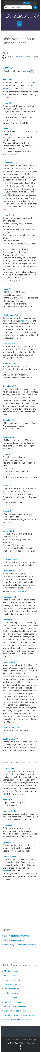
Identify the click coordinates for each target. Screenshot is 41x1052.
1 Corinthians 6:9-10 (12, 315)
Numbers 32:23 (10, 811)
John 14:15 (7, 800)
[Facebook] (20, 1046)
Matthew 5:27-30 (10, 163)
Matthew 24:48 (10, 559)
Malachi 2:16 (8, 531)
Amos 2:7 (7, 485)
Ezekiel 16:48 (8, 437)
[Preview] (32, 71)
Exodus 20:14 (9, 68)
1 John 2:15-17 (9, 768)
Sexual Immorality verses (15, 1011)
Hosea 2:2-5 (8, 215)
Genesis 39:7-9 (9, 620)
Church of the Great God (20, 16)
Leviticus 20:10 (9, 343)
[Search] (35, 7)
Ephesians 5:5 (9, 825)
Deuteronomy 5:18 (11, 727)
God (26, 89)
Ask (14, 3)
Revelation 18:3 (9, 597)
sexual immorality (17, 591)
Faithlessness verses (13, 989)
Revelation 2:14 (9, 571)
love (11, 771)
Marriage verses (11, 971)
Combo (26, 3)
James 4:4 (7, 80)
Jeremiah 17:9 (9, 420)
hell (4, 195)
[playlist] (4, 57)
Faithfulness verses (12, 1002)
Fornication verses (12, 984)
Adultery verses (11, 975)
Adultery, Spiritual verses (15, 1006)
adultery (26, 71)
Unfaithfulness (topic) (23, 57)
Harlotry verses (11, 993)
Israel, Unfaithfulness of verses (18, 1020)
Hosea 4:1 (7, 289)
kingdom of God (26, 321)
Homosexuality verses (14, 980)
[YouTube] (20, 1049)
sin (6, 183)
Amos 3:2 (7, 511)
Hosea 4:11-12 (9, 129)
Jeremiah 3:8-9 (9, 386)
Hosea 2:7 (7, 454)
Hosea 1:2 (7, 103)
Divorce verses (10, 997)
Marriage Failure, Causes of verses (19, 1015)
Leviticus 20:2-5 (10, 662)
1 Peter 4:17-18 (9, 856)
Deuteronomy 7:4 (10, 739)
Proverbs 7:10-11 (10, 363)
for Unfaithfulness (18, 936)
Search (19, 3)
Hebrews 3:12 (9, 842)
